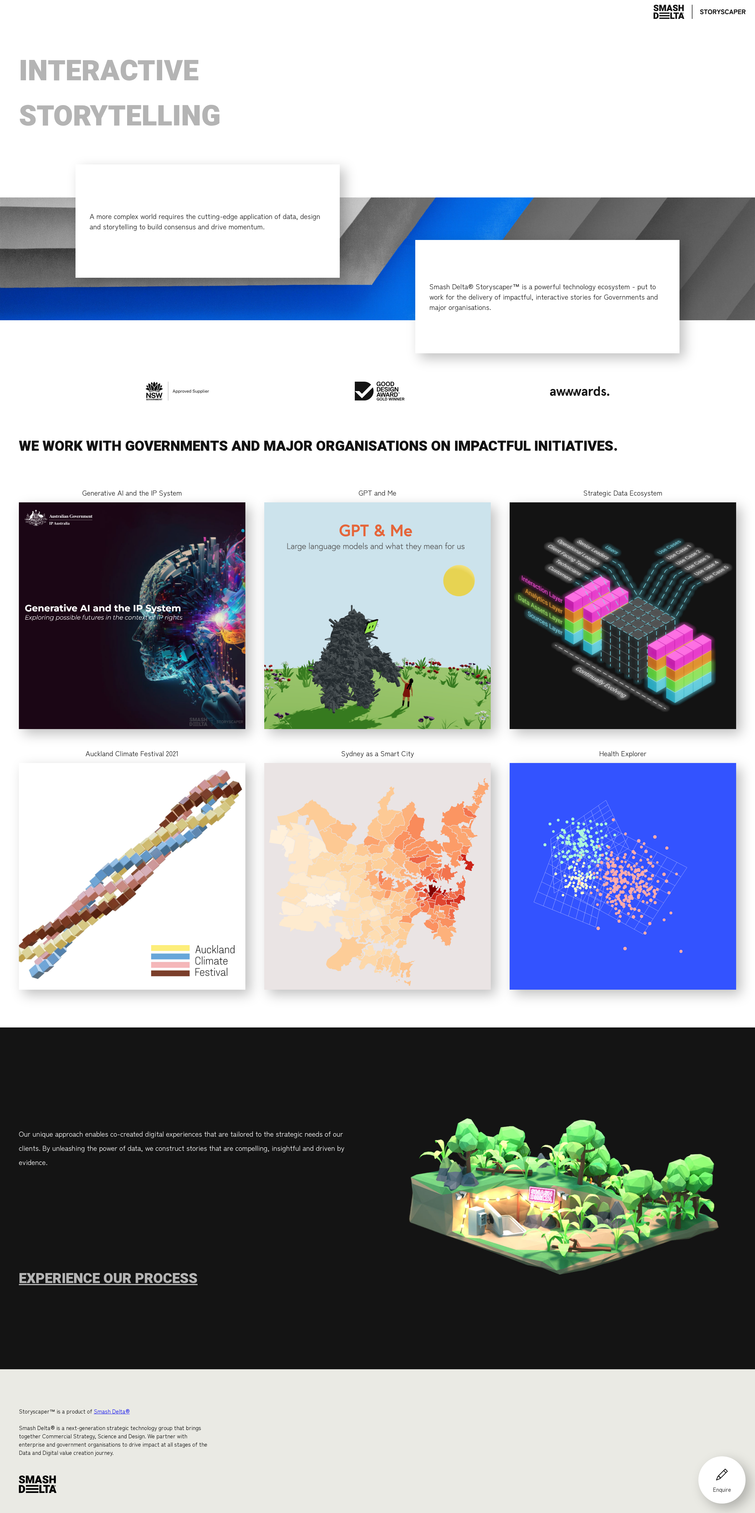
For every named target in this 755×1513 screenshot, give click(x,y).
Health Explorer (622, 753)
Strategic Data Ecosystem (622, 492)
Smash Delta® (112, 1411)
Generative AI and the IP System (132, 492)
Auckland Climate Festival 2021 (132, 753)
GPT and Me (377, 492)
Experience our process (108, 1278)
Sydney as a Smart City (377, 753)
